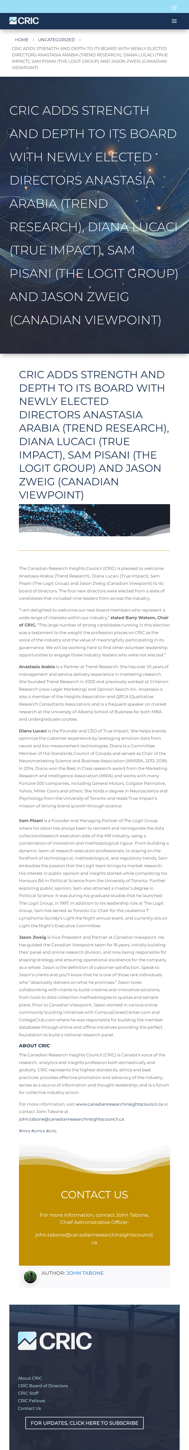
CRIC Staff (28, 1393)
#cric (51, 1130)
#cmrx (38, 1130)
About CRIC (30, 1378)
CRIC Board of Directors (43, 1385)
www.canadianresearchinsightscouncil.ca (119, 1104)
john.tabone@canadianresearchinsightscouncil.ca (71, 1119)
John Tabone (85, 1273)
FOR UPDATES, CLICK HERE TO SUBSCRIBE (84, 1423)
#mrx (24, 1130)
